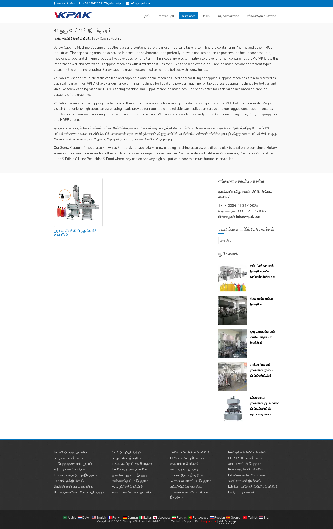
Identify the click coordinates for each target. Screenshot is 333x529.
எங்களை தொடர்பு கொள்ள (261, 15)
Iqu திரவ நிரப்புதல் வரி (241, 492)
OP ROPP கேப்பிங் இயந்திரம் (246, 458)
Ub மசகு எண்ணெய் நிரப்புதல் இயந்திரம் (79, 492)
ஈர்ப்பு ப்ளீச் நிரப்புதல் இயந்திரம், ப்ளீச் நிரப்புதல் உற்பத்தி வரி (262, 271)
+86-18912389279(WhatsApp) (103, 3)
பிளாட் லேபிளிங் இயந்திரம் (244, 481)
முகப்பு (147, 15)
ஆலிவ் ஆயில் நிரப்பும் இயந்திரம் (189, 452)
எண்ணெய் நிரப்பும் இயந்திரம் (130, 481)
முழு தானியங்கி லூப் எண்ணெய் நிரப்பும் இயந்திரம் (262, 337)
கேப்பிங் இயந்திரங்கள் (76, 38)
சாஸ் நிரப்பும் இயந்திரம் (184, 464)
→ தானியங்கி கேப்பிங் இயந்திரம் (190, 481)
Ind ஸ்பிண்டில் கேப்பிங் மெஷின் (247, 475)
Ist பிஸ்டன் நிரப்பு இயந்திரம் (187, 458)
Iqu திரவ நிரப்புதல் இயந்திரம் (129, 469)
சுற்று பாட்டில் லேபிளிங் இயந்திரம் (132, 492)
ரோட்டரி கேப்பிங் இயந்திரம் (244, 464)
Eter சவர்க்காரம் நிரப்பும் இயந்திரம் (75, 475)
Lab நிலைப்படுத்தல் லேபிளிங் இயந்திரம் (253, 486)
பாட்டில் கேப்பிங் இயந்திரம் (186, 486)
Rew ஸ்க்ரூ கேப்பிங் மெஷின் (245, 469)
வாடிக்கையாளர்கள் (228, 15)
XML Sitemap (227, 521)
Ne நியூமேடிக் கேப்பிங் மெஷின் (247, 452)
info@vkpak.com (141, 3)
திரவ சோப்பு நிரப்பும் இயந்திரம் (130, 475)
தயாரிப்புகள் (188, 15)
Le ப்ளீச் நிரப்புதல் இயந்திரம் (71, 452)
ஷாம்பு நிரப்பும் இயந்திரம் (185, 469)
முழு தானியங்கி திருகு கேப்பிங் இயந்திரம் (75, 232)
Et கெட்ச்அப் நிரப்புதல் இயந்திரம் (132, 464)
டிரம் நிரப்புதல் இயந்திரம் (69, 481)
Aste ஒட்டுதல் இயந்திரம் (127, 486)
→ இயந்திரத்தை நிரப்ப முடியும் (73, 464)
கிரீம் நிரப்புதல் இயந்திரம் (69, 469)
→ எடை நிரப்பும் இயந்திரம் (186, 475)
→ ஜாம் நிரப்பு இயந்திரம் (126, 458)
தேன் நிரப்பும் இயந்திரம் (126, 452)
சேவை (206, 15)
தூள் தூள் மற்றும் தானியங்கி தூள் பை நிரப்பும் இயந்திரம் (262, 370)
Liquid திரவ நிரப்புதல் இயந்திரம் (73, 486)
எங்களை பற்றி (166, 15)
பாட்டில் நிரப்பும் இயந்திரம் (69, 458)
